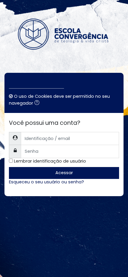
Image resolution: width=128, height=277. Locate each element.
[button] (38, 103)
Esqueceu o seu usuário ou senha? (46, 182)
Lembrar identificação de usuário (50, 161)
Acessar (64, 173)
